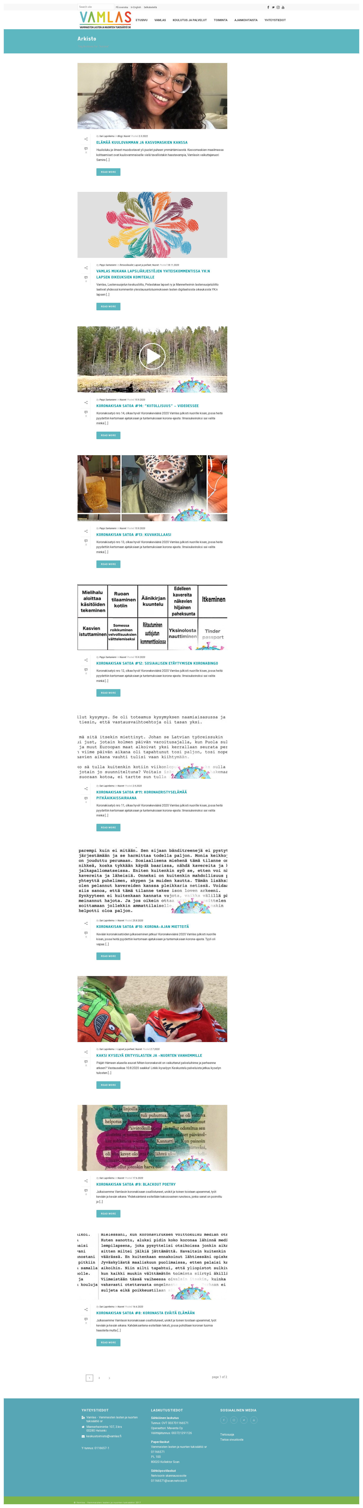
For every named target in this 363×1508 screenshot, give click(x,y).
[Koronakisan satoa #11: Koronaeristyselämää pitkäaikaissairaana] (152, 746)
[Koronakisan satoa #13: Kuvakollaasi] (152, 488)
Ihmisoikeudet (126, 265)
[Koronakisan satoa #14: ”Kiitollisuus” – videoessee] (152, 359)
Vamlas (160, 20)
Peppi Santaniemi (107, 265)
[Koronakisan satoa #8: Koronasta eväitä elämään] (152, 1267)
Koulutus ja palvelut (190, 20)
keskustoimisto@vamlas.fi (103, 1436)
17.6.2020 (138, 1178)
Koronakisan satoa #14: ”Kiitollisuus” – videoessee (147, 406)
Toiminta (220, 20)
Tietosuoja (227, 1434)
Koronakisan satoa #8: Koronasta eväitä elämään (145, 1313)
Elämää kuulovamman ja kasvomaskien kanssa (142, 142)
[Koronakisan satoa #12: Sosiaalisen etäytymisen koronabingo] (152, 617)
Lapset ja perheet (142, 265)
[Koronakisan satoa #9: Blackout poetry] (152, 1138)
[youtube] (254, 1420)
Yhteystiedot (275, 20)
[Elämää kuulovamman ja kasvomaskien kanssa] (152, 96)
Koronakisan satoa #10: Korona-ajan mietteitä (142, 927)
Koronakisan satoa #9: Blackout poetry (136, 1184)
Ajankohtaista (246, 20)
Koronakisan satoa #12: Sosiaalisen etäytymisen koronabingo (157, 663)
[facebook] (223, 1420)
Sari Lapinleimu (106, 136)
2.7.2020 (155, 1049)
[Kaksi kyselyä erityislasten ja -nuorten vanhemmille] (152, 1009)
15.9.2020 (140, 399)
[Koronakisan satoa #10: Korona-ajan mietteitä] (152, 880)
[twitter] (243, 1420)
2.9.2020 (137, 786)
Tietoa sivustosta (231, 1439)
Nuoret (127, 136)
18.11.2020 (173, 265)
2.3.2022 (143, 136)
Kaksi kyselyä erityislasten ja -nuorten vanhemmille (149, 1055)
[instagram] (233, 1420)
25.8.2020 (138, 920)
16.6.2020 (138, 1306)
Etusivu (141, 20)
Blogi (120, 136)
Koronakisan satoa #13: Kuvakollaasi (133, 535)
